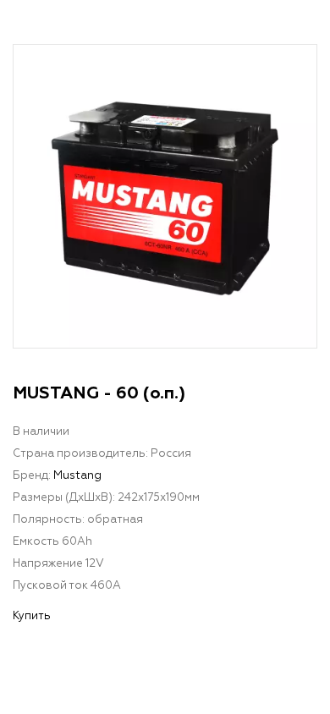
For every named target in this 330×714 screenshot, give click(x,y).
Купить (32, 616)
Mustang (77, 475)
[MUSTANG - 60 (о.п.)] (165, 196)
